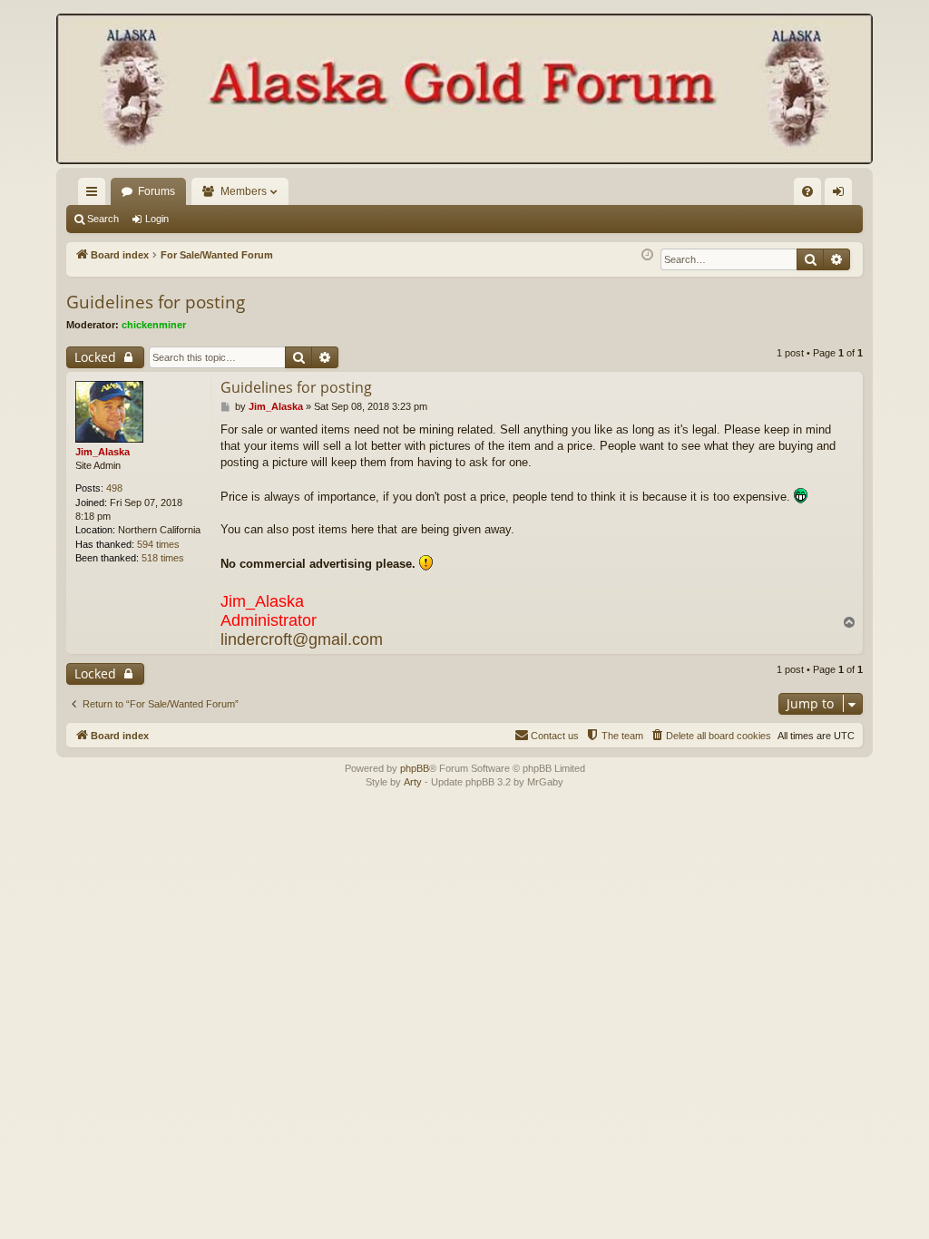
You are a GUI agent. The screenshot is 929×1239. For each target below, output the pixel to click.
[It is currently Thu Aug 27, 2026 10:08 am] (647, 255)
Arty (413, 781)
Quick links (95, 195)
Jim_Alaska (102, 451)
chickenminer (154, 324)
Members (243, 191)
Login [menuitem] (842, 195)
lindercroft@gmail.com (301, 639)
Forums (156, 191)
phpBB (414, 768)
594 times (158, 544)
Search (103, 218)
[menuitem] (807, 191)
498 (114, 488)
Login (157, 218)
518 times (163, 557)
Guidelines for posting (155, 302)
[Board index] (464, 91)
